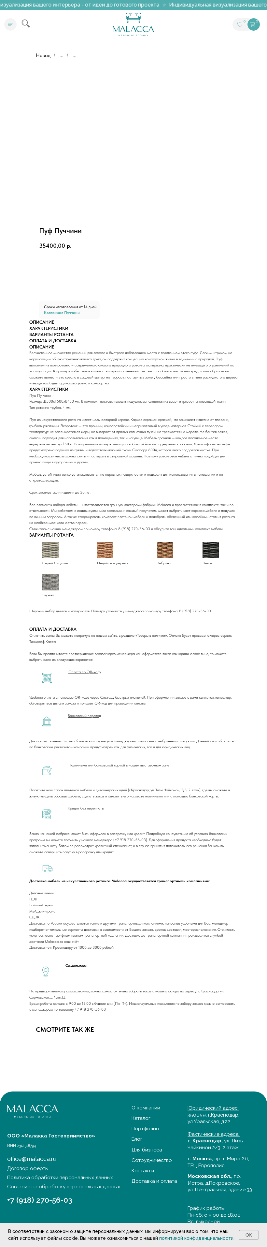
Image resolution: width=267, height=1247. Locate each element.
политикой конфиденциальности (196, 1238)
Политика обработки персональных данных (60, 1177)
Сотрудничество (152, 1160)
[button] (10, 24)
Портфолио (145, 1129)
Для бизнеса (147, 1150)
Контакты (143, 1171)
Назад (43, 55)
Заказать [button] (76, 283)
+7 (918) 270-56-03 (39, 1199)
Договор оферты (28, 1168)
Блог (137, 1139)
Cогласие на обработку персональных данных (63, 1187)
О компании (146, 1108)
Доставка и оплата (154, 1181)
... (61, 55)
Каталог (141, 1118)
